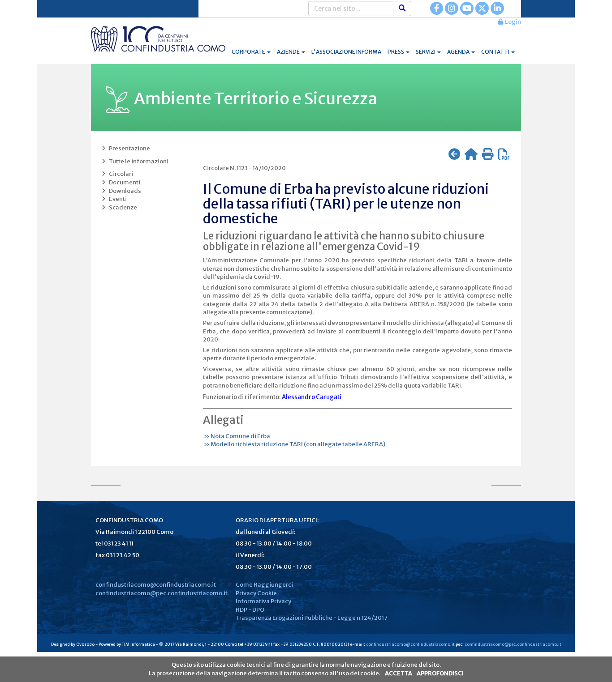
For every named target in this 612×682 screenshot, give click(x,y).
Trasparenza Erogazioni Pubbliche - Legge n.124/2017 (312, 618)
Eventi (117, 199)
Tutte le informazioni (137, 161)
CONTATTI (495, 51)
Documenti (123, 182)
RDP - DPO (250, 610)
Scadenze (122, 207)
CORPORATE (249, 51)
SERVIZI (426, 51)
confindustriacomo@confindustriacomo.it (155, 584)
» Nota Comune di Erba (236, 436)
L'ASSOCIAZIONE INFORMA (346, 51)
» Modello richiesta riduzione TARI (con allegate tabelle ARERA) (294, 444)
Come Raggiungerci (264, 584)
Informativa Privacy (263, 601)
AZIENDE (289, 51)
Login (512, 22)
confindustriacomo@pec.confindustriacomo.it (161, 593)
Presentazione (128, 148)
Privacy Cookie (256, 593)
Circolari (120, 174)
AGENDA (458, 51)
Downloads (124, 191)
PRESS (396, 51)
